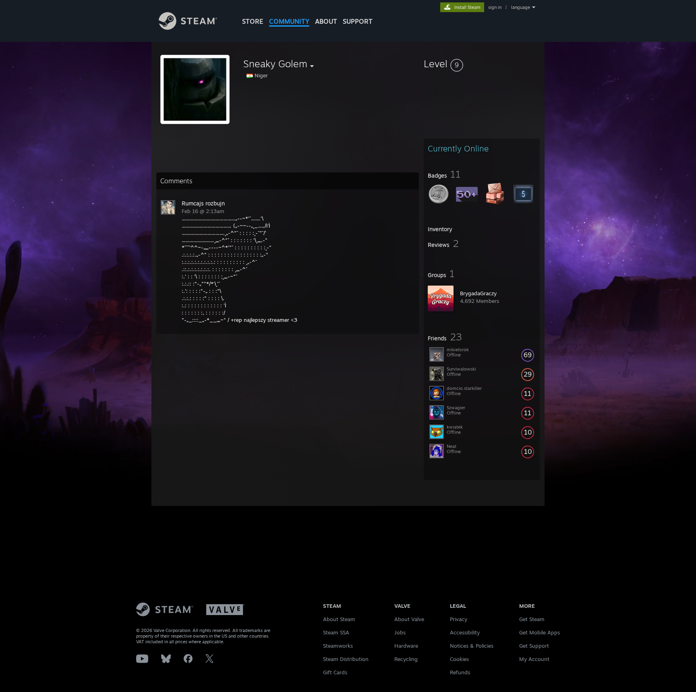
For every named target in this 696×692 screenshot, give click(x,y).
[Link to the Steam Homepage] (188, 27)
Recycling (406, 659)
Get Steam (532, 619)
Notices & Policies (471, 645)
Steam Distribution (346, 659)
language (520, 7)
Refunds (460, 672)
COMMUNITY (289, 21)
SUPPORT (358, 21)
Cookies (459, 659)
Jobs (400, 632)
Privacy (458, 619)
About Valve (409, 619)
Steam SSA (336, 632)
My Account (534, 659)
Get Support (534, 645)
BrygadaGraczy (478, 293)
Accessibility (465, 632)
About (326, 21)
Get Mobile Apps (539, 632)
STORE (252, 21)
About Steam (339, 619)
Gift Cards (335, 672)
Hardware (406, 645)
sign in (494, 7)
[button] (482, 64)
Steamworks (338, 645)
